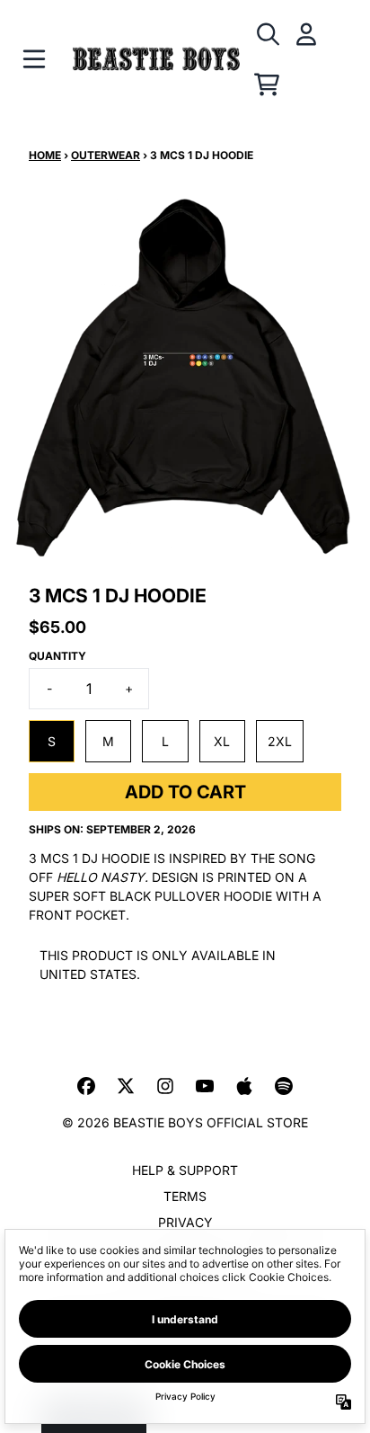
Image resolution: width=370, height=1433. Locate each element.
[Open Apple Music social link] (244, 1086)
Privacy (185, 1222)
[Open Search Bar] (266, 34)
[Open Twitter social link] (125, 1086)
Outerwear (105, 155)
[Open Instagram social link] (165, 1086)
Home (45, 155)
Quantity (57, 656)
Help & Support (185, 1170)
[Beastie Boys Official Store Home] (156, 60)
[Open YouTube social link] (205, 1086)
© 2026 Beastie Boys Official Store (185, 1122)
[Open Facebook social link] (86, 1086)
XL (222, 741)
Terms (185, 1196)
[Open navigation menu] (34, 59)
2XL (280, 741)
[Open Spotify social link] (284, 1086)
